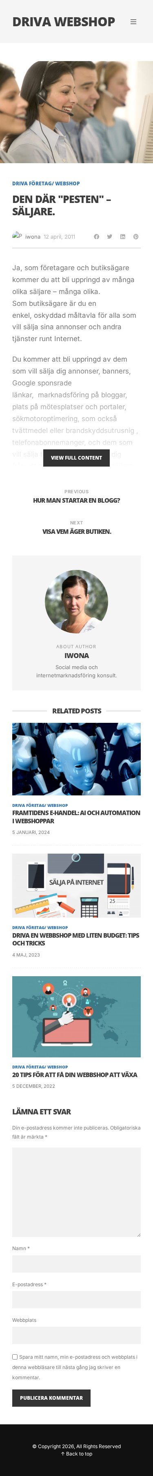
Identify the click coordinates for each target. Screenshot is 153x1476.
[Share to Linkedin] (123, 236)
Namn (21, 1248)
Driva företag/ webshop (46, 183)
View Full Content (76, 457)
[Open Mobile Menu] (133, 21)
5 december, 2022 (33, 1086)
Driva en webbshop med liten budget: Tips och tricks (75, 940)
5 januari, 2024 (31, 832)
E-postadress (29, 1284)
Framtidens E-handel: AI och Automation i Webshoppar (76, 817)
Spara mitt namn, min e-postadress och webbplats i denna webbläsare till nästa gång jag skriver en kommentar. (74, 1367)
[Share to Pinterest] (136, 236)
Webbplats (24, 1320)
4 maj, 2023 (26, 955)
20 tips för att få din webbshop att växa (74, 1075)
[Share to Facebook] (97, 236)
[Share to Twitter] (110, 236)
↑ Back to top (76, 1454)
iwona (32, 236)
